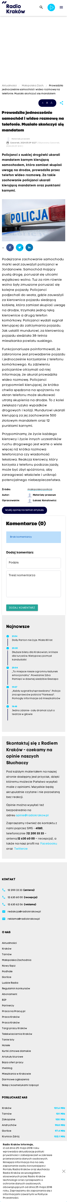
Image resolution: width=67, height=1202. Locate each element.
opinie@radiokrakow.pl (32, 815)
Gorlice (6, 977)
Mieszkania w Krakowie (16, 1074)
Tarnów (7, 954)
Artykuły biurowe (12, 1057)
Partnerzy (8, 1005)
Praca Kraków (11, 1017)
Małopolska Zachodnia (16, 960)
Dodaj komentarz (22, 607)
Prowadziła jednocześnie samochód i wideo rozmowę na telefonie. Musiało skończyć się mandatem (32, 89)
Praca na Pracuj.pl (13, 1011)
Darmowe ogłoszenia (15, 1079)
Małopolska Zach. (32, 85)
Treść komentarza (22, 575)
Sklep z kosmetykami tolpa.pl (20, 1085)
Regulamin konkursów (16, 988)
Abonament (9, 994)
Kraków (6, 949)
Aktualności (9, 85)
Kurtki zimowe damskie (16, 1051)
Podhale (7, 971)
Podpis (14, 562)
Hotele (6, 1045)
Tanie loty (8, 1040)
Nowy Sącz (9, 966)
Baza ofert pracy (12, 1062)
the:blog (7, 1068)
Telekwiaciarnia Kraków (17, 1034)
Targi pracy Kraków (14, 1028)
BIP (4, 1000)
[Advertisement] (33, 50)
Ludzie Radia (10, 983)
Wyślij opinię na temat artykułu (24, 510)
